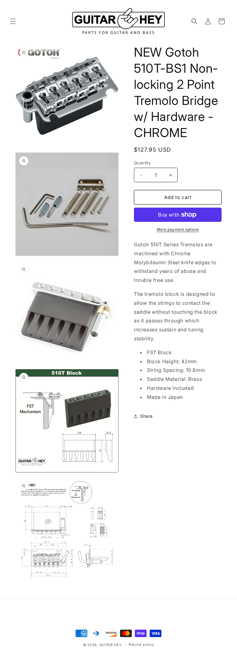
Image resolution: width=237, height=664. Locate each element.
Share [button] (146, 416)
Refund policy (141, 644)
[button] (13, 21)
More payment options (178, 229)
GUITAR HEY (110, 645)
